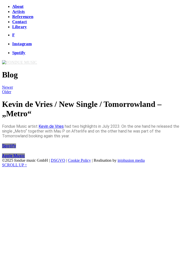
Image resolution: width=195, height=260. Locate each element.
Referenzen (22, 16)
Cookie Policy (79, 160)
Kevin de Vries (51, 126)
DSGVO (58, 160)
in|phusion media (131, 160)
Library (19, 26)
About (18, 6)
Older (6, 92)
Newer (7, 87)
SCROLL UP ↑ (14, 165)
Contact (19, 21)
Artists (18, 11)
